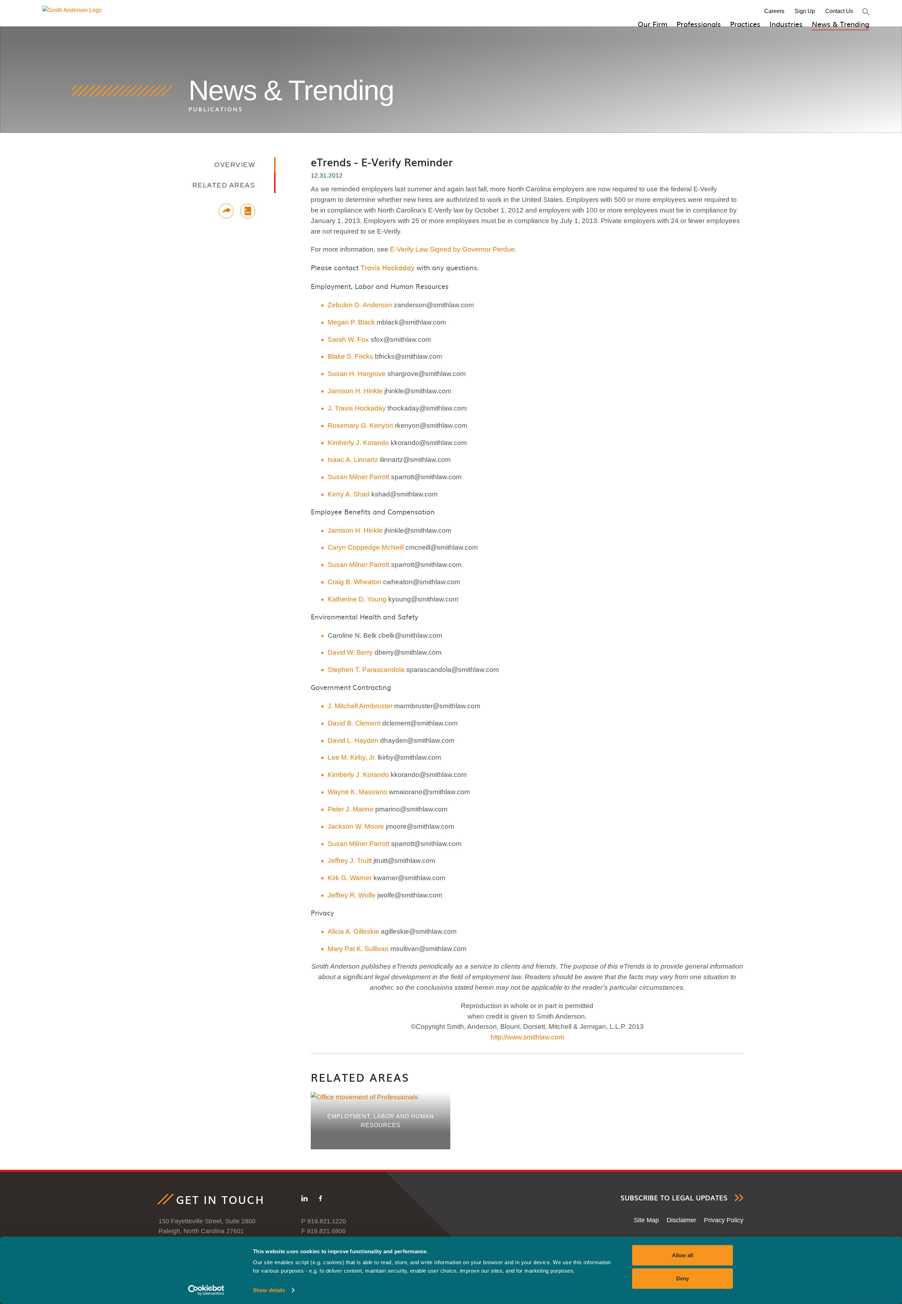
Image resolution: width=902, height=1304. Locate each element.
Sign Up (805, 11)
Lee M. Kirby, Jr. (352, 757)
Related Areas (360, 1077)
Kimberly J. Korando (358, 442)
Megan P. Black (351, 322)
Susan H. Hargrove (357, 373)
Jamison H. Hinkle (355, 391)
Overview (234, 164)
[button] (226, 211)
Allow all (682, 1255)
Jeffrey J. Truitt (350, 860)
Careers (774, 11)
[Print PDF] (247, 211)
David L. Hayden (353, 740)
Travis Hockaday (387, 267)
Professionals (698, 23)
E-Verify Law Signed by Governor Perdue (452, 249)
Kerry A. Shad (349, 494)
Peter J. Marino (350, 809)
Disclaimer (681, 1220)
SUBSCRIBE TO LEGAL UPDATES (674, 1197)
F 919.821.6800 (323, 1231)
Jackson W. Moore (356, 826)
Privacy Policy (723, 1220)
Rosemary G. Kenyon (360, 425)
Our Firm (652, 23)
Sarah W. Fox (348, 339)
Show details (269, 1290)
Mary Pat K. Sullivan (358, 948)
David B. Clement (354, 723)
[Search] (866, 11)
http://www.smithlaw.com (527, 1037)
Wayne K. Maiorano (357, 792)
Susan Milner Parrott (358, 477)
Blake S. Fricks (350, 356)
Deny (682, 1278)
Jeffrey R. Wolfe (352, 895)
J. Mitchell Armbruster (360, 706)
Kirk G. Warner (350, 878)
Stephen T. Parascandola (366, 669)
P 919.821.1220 (323, 1221)
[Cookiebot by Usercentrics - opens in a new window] (206, 1290)
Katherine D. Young (357, 599)
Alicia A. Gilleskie (353, 931)
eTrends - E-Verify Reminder (382, 162)
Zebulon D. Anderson (360, 305)
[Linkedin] (304, 1200)
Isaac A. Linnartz (353, 459)
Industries (786, 23)
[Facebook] (320, 1200)
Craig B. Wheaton (354, 582)
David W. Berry (350, 652)
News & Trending (840, 23)
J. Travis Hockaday (357, 408)
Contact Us (839, 11)
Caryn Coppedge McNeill (366, 547)
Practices (745, 23)
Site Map (646, 1220)
